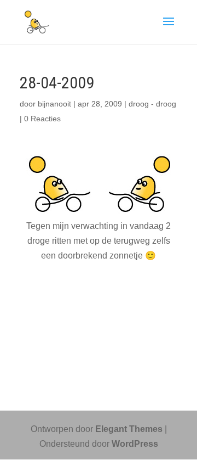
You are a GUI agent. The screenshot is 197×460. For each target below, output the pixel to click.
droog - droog (152, 103)
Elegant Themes (129, 429)
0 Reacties (42, 118)
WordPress (135, 443)
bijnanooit (54, 103)
